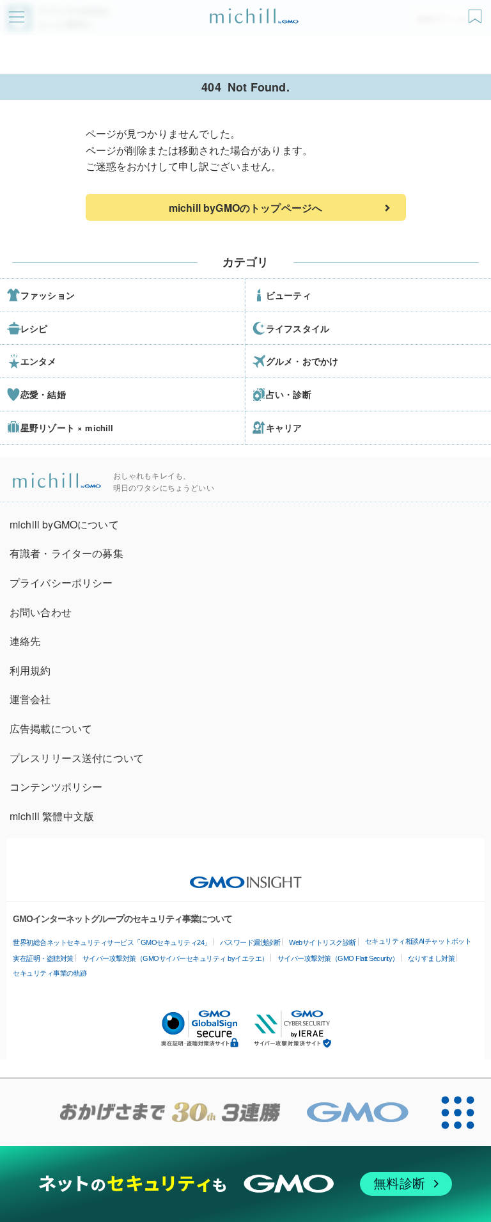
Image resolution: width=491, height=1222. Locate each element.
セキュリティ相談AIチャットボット (418, 941)
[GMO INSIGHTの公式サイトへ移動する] (246, 876)
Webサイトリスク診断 (322, 942)
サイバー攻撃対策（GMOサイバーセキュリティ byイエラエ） (175, 958)
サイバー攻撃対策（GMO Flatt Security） (338, 958)
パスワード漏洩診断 (250, 942)
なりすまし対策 (431, 958)
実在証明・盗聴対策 (43, 958)
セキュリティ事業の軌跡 (50, 973)
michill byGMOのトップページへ (245, 207)
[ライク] (476, 12)
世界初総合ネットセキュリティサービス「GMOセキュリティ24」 (112, 942)
